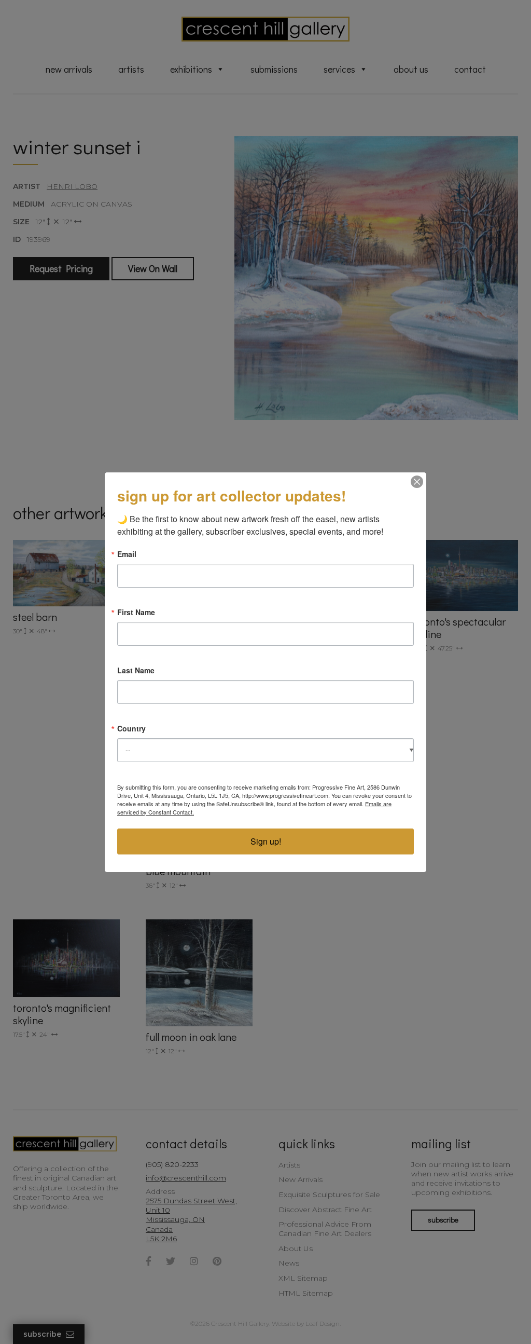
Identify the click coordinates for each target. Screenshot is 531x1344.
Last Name (136, 670)
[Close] (417, 482)
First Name (136, 612)
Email (126, 554)
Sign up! (265, 841)
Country (131, 728)
